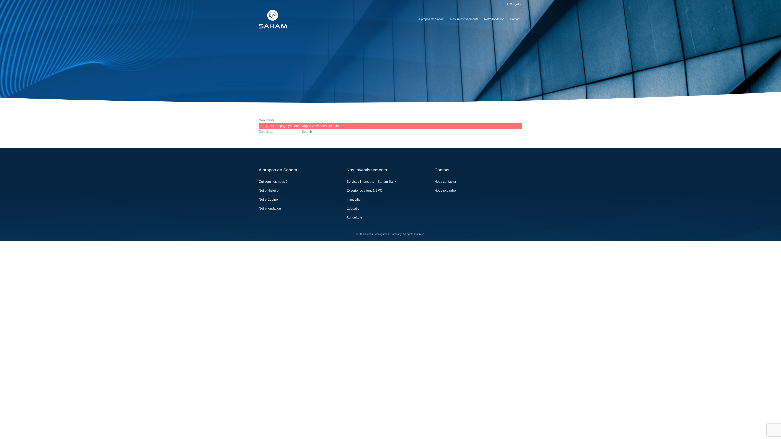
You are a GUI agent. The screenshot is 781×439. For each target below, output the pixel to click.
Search (307, 131)
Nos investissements (367, 169)
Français (514, 4)
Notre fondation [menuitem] (494, 19)
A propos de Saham (278, 169)
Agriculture (354, 217)
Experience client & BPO (364, 190)
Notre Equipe (268, 199)
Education (354, 208)
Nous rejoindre (445, 190)
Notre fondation (270, 208)
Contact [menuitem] (515, 19)
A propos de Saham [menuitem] (431, 19)
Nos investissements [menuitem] (464, 19)
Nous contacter (445, 181)
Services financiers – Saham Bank (371, 181)
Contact (441, 169)
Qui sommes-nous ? (273, 181)
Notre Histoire (269, 190)
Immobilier (354, 199)
